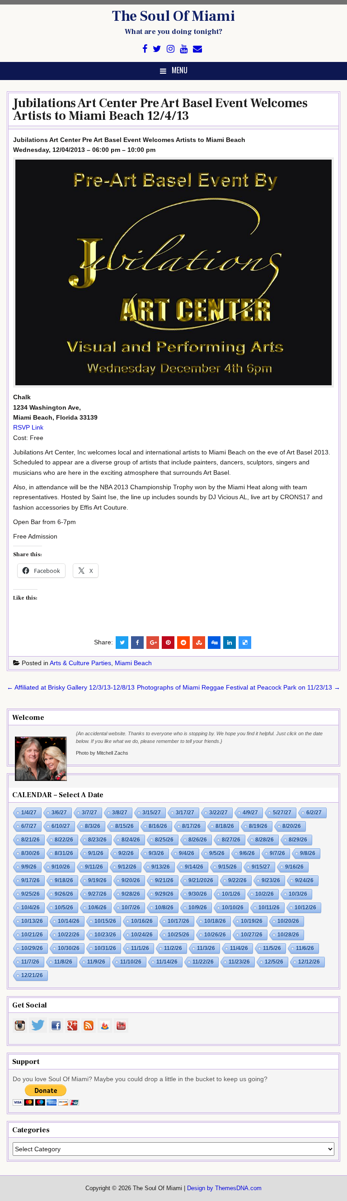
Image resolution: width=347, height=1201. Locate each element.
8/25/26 (164, 840)
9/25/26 (30, 894)
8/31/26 (64, 853)
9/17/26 (30, 880)
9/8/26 (307, 853)
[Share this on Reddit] (183, 642)
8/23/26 (97, 840)
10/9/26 (197, 907)
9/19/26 (97, 880)
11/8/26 (63, 962)
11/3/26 (206, 948)
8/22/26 (64, 840)
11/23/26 (239, 962)
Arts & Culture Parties (80, 663)
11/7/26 (30, 962)
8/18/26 (225, 826)
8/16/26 (158, 826)
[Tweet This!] (122, 642)
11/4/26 (239, 948)
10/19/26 (252, 921)
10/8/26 (164, 907)
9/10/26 (61, 867)
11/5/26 (272, 948)
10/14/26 (69, 921)
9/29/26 (164, 894)
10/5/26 (64, 907)
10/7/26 (131, 907)
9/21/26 (164, 880)
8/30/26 (30, 853)
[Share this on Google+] (152, 642)
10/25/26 (178, 934)
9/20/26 (131, 880)
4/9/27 (250, 812)
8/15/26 (124, 826)
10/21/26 (32, 934)
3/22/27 (218, 812)
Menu (180, 70)
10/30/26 (69, 948)
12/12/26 (309, 962)
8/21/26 (30, 840)
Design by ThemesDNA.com (224, 1188)
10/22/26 (69, 934)
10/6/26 (97, 907)
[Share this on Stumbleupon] (198, 642)
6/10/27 (61, 826)
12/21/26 (32, 975)
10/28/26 (288, 934)
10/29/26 (32, 948)
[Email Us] (197, 49)
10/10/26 (233, 907)
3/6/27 (59, 812)
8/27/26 (231, 840)
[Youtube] (184, 49)
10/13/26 (32, 921)
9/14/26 (194, 867)
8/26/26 (197, 840)
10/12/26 (305, 907)
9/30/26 (197, 894)
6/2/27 (314, 812)
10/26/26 (215, 934)
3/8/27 (119, 812)
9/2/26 (126, 853)
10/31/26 (105, 948)
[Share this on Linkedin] (229, 642)
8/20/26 (291, 826)
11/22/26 (203, 962)
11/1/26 (140, 948)
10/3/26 (298, 894)
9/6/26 (247, 853)
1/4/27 (29, 812)
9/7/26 (277, 853)
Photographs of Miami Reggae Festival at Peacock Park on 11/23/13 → (238, 687)
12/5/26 (274, 962)
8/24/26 (131, 840)
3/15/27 (151, 812)
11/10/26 (130, 962)
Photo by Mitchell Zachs (102, 753)
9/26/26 (64, 894)
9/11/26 (94, 867)
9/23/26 (271, 880)
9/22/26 (237, 880)
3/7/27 (89, 812)
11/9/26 (96, 962)
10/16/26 (142, 921)
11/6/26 (305, 948)
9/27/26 (97, 894)
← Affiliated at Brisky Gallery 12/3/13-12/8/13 (71, 687)
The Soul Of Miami (173, 16)
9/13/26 (160, 867)
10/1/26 (231, 894)
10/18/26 (215, 921)
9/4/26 (186, 853)
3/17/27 (185, 812)
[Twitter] (157, 49)
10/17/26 (178, 921)
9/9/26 (29, 867)
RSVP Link (28, 427)
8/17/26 (191, 826)
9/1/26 (95, 853)
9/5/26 (217, 853)
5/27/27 (282, 812)
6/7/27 (29, 826)
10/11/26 (269, 907)
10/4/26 (30, 907)
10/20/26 (288, 921)
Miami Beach (133, 663)
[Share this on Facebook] (137, 642)
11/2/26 (173, 948)
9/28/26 (131, 894)
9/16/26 (294, 867)
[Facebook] (144, 49)
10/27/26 (252, 934)
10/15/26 (105, 921)
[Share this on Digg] (214, 642)
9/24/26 (304, 880)
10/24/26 (142, 934)
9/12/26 (127, 867)
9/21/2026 (200, 880)
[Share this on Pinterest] (168, 642)
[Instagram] (170, 49)
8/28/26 (264, 840)
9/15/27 (261, 867)
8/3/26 (92, 826)
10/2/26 (264, 894)
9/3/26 (156, 853)
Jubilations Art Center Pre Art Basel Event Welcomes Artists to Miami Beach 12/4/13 (160, 109)
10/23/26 (105, 934)
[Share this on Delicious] (245, 642)
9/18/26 (64, 880)
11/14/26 (167, 962)
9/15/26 (227, 867)
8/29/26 (298, 840)
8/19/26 (258, 826)
